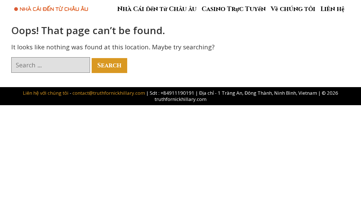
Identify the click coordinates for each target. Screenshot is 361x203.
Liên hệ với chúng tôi (46, 93)
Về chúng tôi (293, 9)
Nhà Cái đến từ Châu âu (157, 9)
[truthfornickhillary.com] (51, 5)
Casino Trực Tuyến (234, 9)
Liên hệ (332, 9)
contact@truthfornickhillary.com (108, 93)
